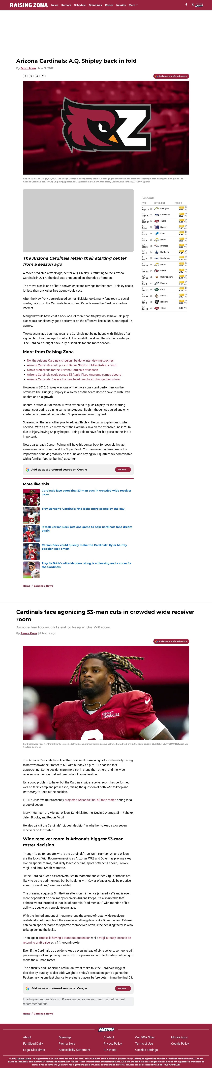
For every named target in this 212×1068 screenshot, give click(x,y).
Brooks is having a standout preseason (64, 938)
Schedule (80, 5)
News (54, 5)
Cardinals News (43, 585)
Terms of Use (144, 1043)
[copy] (43, 76)
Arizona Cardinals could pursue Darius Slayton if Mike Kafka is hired (71, 365)
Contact (109, 1037)
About (27, 1037)
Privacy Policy (113, 1043)
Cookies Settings (146, 1050)
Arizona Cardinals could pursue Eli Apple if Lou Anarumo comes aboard (74, 374)
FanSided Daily (33, 1043)
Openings (65, 1037)
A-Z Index (110, 1050)
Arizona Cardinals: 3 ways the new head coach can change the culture (73, 379)
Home (26, 585)
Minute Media (24, 1058)
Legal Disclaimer (34, 1050)
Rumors (66, 5)
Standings (95, 5)
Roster (109, 5)
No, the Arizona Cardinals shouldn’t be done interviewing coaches (70, 360)
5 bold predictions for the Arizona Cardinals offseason (62, 370)
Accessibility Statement (74, 1050)
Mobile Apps (179, 1037)
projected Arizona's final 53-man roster (90, 800)
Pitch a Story (67, 1043)
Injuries (121, 5)
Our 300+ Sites (145, 1037)
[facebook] (186, 4)
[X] (193, 4)
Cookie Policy (180, 1043)
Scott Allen (28, 68)
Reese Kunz (29, 633)
